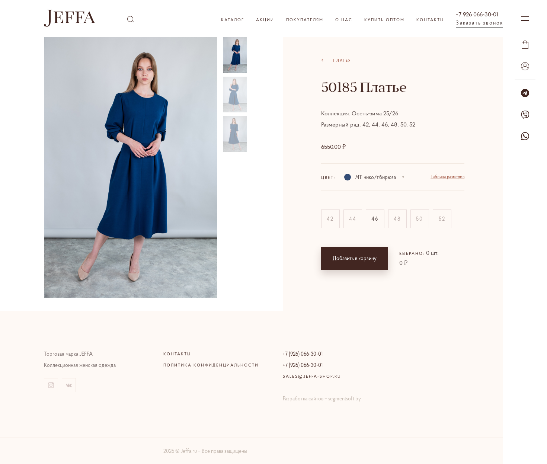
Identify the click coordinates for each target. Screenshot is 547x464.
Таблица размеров (447, 176)
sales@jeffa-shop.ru (312, 376)
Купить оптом (384, 19)
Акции (265, 19)
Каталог (232, 19)
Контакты (430, 19)
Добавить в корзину (355, 258)
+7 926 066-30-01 (477, 14)
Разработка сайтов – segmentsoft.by (322, 398)
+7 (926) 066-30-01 (303, 354)
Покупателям (304, 19)
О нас (343, 19)
